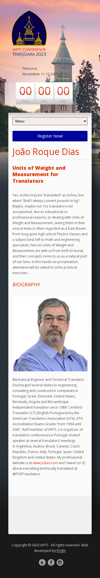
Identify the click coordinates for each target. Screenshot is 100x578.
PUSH (61, 550)
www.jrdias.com (45, 463)
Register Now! (50, 136)
